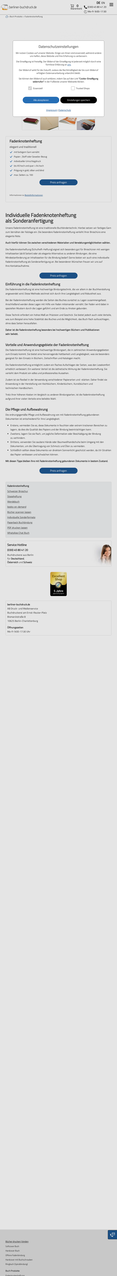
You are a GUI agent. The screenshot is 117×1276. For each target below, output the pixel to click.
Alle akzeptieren (41, 100)
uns (69, 64)
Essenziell (38, 88)
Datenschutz (65, 110)
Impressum (51, 110)
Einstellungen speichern (78, 100)
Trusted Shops (83, 88)
